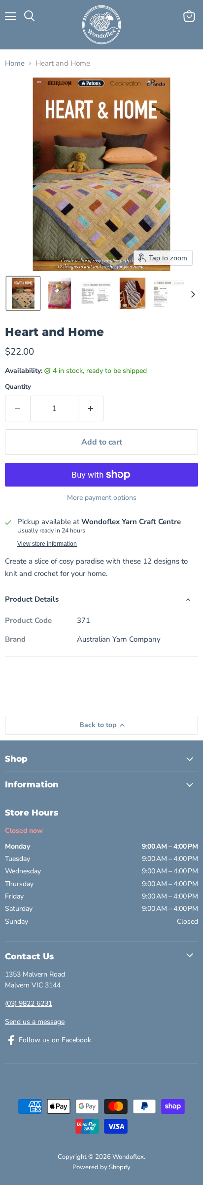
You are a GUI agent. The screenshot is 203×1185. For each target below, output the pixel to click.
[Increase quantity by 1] (90, 408)
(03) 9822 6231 (28, 1003)
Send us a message (35, 1021)
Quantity (18, 387)
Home (15, 63)
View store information (47, 543)
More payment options (101, 498)
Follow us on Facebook (54, 1040)
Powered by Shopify (101, 1167)
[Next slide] (193, 293)
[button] (23, 293)
